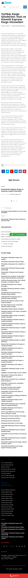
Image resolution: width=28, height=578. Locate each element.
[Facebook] (1, 546)
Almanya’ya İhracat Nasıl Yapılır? (10, 418)
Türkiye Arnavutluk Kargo (7, 515)
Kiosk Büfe (4, 482)
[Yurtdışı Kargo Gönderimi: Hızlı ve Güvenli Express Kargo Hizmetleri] (3, 171)
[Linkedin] (12, 546)
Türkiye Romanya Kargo (7, 511)
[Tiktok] (24, 546)
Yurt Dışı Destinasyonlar (7, 464)
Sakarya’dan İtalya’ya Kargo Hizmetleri (12, 309)
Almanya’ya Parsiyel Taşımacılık (10, 420)
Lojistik (3, 186)
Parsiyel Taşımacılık (6, 473)
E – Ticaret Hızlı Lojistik (7, 243)
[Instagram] (17, 546)
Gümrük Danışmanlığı (6, 246)
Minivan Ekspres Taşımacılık (8, 490)
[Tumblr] (9, 546)
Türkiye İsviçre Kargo (6, 502)
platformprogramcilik (18, 26)
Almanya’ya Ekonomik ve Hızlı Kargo (12, 423)
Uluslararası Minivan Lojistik (8, 469)
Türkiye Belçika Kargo (6, 492)
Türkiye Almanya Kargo (7, 500)
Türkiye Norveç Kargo (6, 506)
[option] (14, 190)
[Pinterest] (14, 546)
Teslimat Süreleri (5, 467)
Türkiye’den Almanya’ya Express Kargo (12, 261)
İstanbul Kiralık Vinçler (7, 485)
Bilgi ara (25, 7)
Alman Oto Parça (5, 484)
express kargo (7, 164)
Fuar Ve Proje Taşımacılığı (7, 475)
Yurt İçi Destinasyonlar (7, 462)
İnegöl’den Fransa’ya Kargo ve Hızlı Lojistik (13, 372)
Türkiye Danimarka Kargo (7, 509)
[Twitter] (4, 546)
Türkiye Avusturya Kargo (7, 504)
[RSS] (19, 546)
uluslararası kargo (16, 164)
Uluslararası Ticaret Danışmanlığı (9, 241)
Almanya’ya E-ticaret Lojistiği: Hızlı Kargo (13, 416)
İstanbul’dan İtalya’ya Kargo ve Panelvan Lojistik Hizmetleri (12, 190)
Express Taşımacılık (6, 231)
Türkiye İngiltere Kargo (7, 498)
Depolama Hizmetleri (6, 234)
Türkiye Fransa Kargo (6, 496)
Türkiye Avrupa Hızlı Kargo (7, 477)
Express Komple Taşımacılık (8, 471)
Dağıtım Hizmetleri (6, 236)
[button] (18, 234)
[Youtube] (6, 546)
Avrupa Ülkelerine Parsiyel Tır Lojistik (10, 239)
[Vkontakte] (22, 546)
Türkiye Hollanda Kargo (7, 494)
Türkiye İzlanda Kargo (6, 513)
